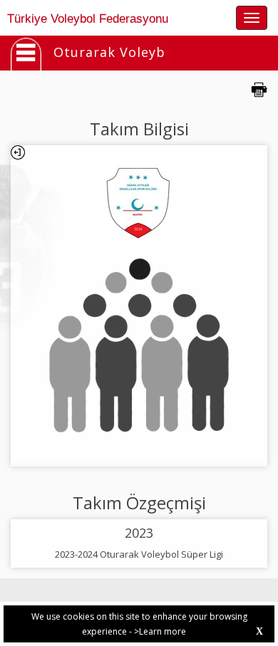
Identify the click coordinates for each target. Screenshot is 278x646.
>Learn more (160, 631)
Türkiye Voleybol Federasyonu (87, 19)
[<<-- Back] (18, 152)
